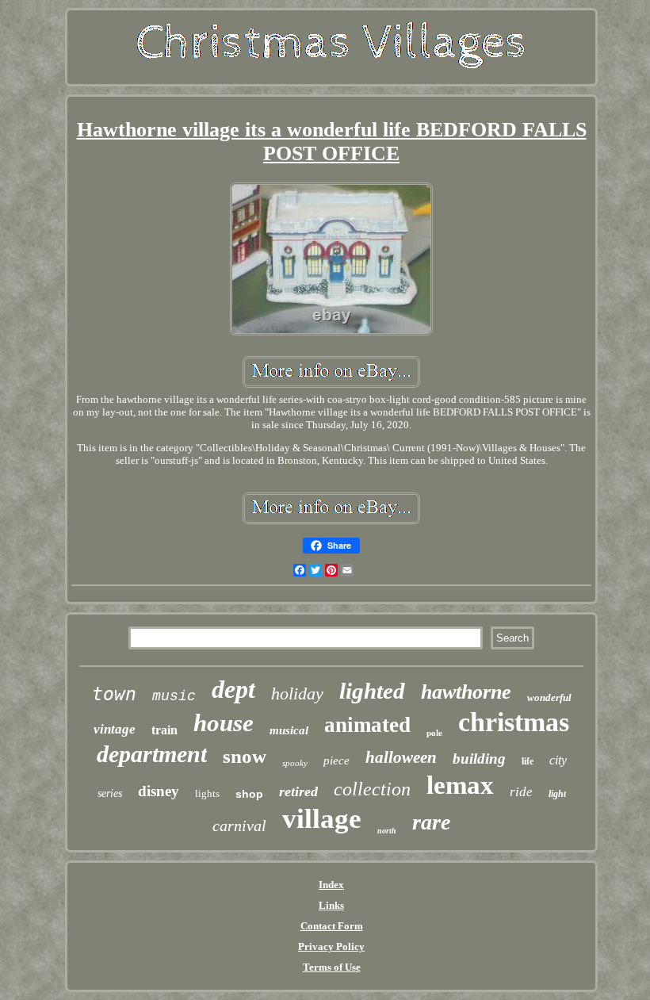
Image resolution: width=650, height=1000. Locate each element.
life (527, 761)
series (110, 793)
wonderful (549, 697)
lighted (372, 690)
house (223, 723)
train (164, 730)
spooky (295, 763)
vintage (115, 729)
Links (331, 905)
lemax (460, 785)
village (321, 818)
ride (521, 791)
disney (158, 791)
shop (249, 793)
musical (289, 730)
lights (207, 793)
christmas (513, 722)
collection (372, 789)
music (174, 696)
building (479, 758)
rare (431, 822)
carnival (239, 825)
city (558, 760)
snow (244, 756)
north (386, 830)
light (557, 793)
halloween (401, 757)
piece (336, 760)
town (114, 694)
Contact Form (331, 926)
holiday (297, 693)
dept (233, 689)
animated (367, 725)
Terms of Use (332, 967)
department (152, 754)
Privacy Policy (331, 946)
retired (298, 791)
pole (434, 733)
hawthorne (466, 691)
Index (331, 885)
